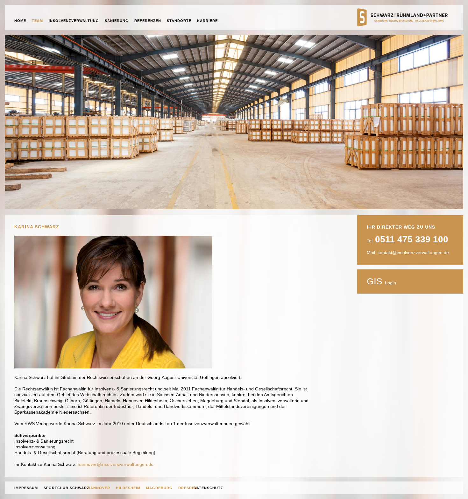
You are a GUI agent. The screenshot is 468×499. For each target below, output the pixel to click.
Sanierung (117, 21)
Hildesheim (128, 488)
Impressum (26, 488)
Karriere (207, 21)
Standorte (179, 21)
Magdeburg (159, 488)
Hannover (99, 488)
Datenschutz (208, 488)
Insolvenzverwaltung (74, 21)
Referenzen (147, 21)
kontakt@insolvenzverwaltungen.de (413, 252)
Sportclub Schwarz (66, 488)
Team (37, 21)
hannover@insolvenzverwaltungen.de (115, 464)
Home (20, 21)
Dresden (187, 488)
